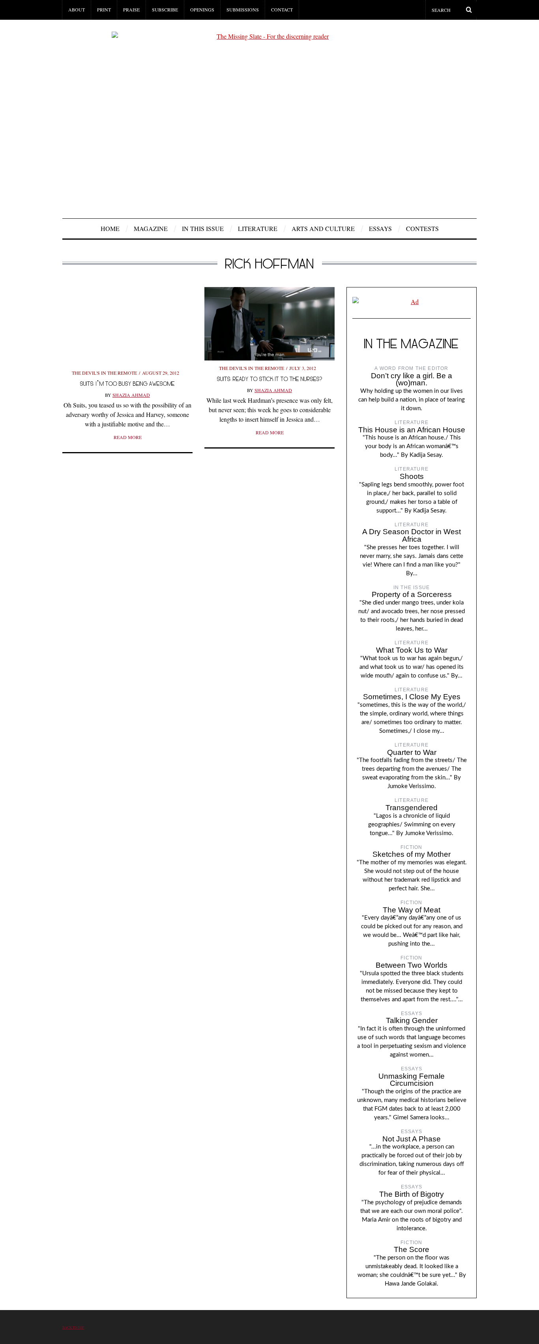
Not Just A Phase (411, 1139)
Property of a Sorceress (412, 594)
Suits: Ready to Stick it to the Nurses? (269, 379)
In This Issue (203, 228)
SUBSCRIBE (165, 9)
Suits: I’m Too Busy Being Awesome (127, 383)
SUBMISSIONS (242, 9)
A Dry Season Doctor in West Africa (411, 535)
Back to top (73, 1327)
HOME (110, 228)
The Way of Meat (411, 910)
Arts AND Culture (323, 228)
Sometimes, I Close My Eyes (411, 697)
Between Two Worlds (411, 965)
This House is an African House (411, 430)
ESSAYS (380, 228)
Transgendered (412, 807)
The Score (411, 1249)
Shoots (412, 476)
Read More (128, 437)
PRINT (104, 9)
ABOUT (76, 9)
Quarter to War (411, 752)
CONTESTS (422, 228)
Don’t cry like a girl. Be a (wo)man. (411, 379)
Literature (257, 228)
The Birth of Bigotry (411, 1194)
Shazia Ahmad (131, 395)
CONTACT (282, 9)
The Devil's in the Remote (104, 373)
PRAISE (131, 9)
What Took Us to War (411, 650)
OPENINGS (202, 9)
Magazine (151, 228)
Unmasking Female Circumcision (411, 1080)
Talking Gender (412, 1020)
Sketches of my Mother (411, 854)
